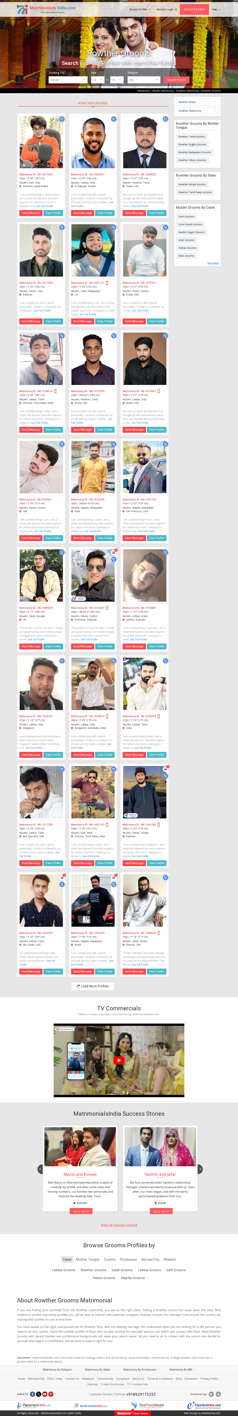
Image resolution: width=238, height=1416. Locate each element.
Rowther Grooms (93, 103)
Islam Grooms (186, 240)
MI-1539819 (97, 716)
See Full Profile (44, 206)
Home (21, 1379)
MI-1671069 (45, 174)
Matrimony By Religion (57, 1369)
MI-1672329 (97, 499)
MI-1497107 (97, 824)
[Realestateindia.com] (90, 1405)
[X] (38, 1394)
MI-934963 (44, 499)
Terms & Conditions (160, 1379)
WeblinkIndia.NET (211, 1413)
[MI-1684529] (144, 900)
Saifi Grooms (176, 1270)
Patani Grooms (104, 1278)
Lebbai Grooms (149, 1270)
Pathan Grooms (187, 248)
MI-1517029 (97, 391)
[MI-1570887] (144, 575)
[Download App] (211, 1394)
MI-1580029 (45, 607)
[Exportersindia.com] (204, 1405)
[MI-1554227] (41, 684)
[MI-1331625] (93, 900)
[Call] (62, 119)
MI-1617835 (45, 282)
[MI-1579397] (144, 250)
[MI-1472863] (144, 359)
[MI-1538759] (144, 684)
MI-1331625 (97, 933)
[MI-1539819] (93, 684)
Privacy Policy (209, 1379)
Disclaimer (191, 1379)
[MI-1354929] (41, 900)
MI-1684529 (148, 933)
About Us (138, 1379)
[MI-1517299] (41, 792)
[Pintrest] (50, 1394)
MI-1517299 (45, 824)
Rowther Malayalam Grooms (194, 152)
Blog (179, 1379)
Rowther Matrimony (190, 110)
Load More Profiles (94, 986)
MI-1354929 (45, 933)
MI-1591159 (148, 499)
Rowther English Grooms (192, 144)
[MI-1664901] (93, 142)
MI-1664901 (97, 174)
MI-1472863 (148, 391)
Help (215, 9)
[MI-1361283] (144, 792)
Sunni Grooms (186, 216)
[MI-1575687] (93, 575)
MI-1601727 (97, 282)
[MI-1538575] (41, 359)
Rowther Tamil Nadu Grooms (195, 192)
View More (213, 263)
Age (93, 73)
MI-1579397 (148, 282)
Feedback (88, 1379)
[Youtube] (44, 1394)
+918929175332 (141, 1394)
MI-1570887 (148, 607)
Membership (36, 1379)
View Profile (53, 213)
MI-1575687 (97, 607)
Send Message (31, 213)
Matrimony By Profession (140, 1369)
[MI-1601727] (93, 250)
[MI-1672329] (93, 467)
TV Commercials (137, 1384)
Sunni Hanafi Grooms (190, 224)
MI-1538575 (45, 391)
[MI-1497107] (93, 792)
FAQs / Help (54, 1379)
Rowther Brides (187, 102)
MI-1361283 (148, 824)
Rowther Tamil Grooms (191, 136)
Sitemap (92, 1384)
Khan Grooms (186, 255)
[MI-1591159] (144, 467)
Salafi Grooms (122, 1270)
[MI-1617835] (41, 250)
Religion (133, 73)
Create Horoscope (112, 1384)
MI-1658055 (148, 174)
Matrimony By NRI (181, 1369)
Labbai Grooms (63, 1270)
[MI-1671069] (41, 142)
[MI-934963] (41, 467)
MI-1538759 (148, 716)
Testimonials (105, 1379)
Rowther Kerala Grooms (192, 184)
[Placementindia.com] (34, 1405)
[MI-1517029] (93, 359)
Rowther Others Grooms (192, 160)
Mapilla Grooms (133, 1278)
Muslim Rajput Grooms (191, 232)
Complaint (123, 1379)
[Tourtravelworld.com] (147, 1405)
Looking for (56, 73)
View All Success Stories (119, 1225)
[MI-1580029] (41, 575)
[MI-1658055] (144, 142)
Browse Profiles (138, 9)
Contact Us (72, 1379)
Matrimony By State (98, 1369)
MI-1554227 (45, 716)
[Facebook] (32, 1394)
